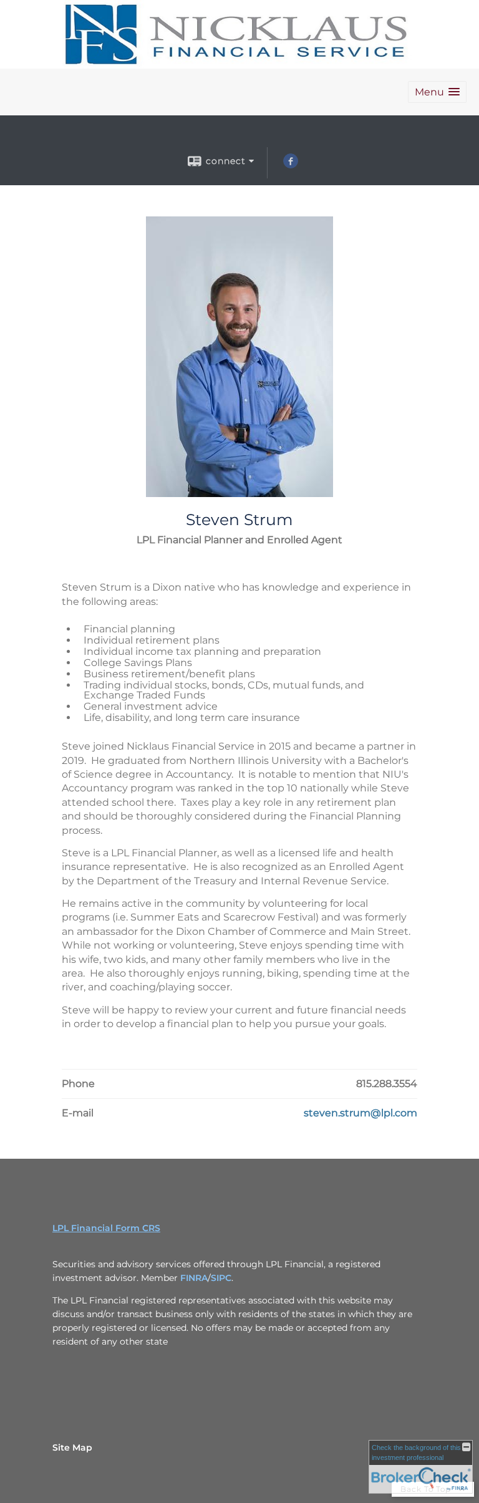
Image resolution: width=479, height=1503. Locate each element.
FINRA (194, 1277)
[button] (437, 92)
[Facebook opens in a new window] (290, 165)
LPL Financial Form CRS (106, 1228)
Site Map (72, 1447)
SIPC (221, 1277)
